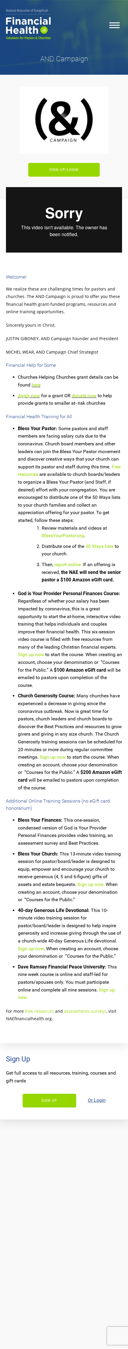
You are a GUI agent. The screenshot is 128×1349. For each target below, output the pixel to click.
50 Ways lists (99, 546)
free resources (39, 1011)
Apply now (29, 395)
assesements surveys (85, 1011)
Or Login (97, 1100)
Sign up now (31, 654)
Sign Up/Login (64, 170)
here (36, 385)
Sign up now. (90, 884)
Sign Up (49, 1101)
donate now (84, 395)
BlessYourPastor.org (63, 535)
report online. (68, 564)
